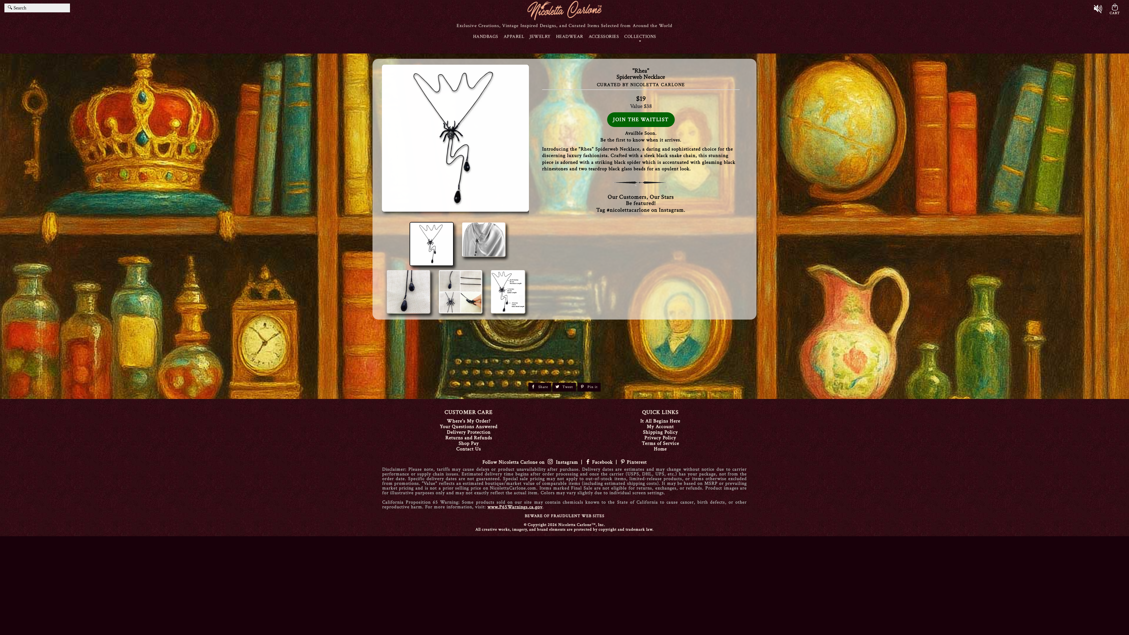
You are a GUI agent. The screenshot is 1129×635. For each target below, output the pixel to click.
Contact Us (468, 449)
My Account (660, 426)
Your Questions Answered (468, 426)
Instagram (565, 462)
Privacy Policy (660, 438)
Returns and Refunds (468, 438)
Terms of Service (660, 443)
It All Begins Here (660, 421)
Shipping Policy (660, 432)
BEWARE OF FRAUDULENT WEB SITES (564, 516)
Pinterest (636, 462)
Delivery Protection (469, 432)
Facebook (602, 462)
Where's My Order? (469, 421)
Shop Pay (469, 443)
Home (660, 449)
